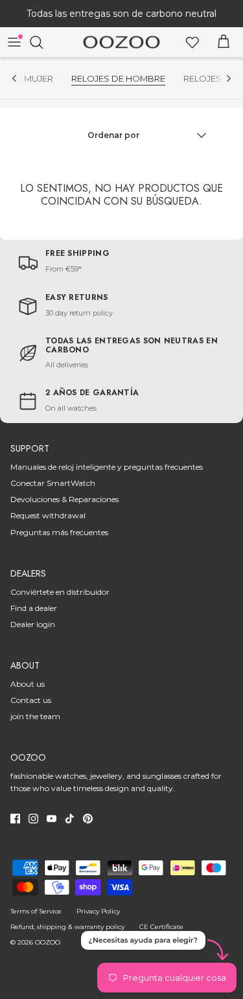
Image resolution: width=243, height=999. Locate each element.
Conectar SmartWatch (52, 483)
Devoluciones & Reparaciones (64, 499)
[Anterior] (14, 78)
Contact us (30, 700)
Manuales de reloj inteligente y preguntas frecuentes (106, 467)
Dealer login (32, 624)
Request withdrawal (48, 515)
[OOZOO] (121, 42)
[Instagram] (33, 818)
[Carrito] (223, 42)
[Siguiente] (228, 78)
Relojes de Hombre (118, 78)
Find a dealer (33, 608)
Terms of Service (36, 911)
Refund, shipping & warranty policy (67, 927)
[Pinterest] (88, 818)
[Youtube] (51, 818)
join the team (35, 716)
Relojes (202, 78)
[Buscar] (43, 42)
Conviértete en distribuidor (60, 592)
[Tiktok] (70, 818)
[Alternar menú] (14, 42)
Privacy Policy (98, 911)
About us (27, 684)
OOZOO (47, 942)
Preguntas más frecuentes (59, 532)
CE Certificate (161, 927)
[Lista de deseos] (192, 42)
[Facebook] (15, 818)
